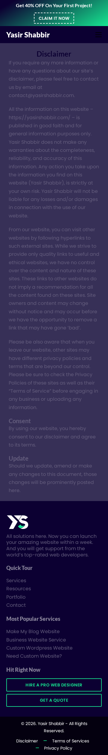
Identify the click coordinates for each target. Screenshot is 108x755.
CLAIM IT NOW (54, 18)
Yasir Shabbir (28, 35)
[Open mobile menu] (98, 34)
